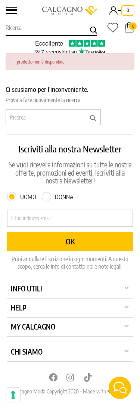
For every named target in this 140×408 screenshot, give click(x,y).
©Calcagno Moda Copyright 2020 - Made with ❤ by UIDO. (70, 391)
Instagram (70, 377)
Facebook (52, 377)
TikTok (87, 377)
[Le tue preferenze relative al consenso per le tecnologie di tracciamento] (13, 395)
